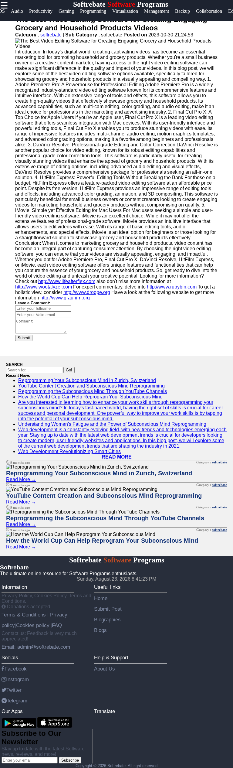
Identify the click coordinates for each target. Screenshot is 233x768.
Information (14, 587)
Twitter (14, 690)
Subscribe (70, 760)
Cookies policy (32, 625)
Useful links (107, 587)
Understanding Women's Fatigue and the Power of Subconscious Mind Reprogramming (112, 424)
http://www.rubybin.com (172, 286)
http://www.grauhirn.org (65, 297)
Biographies (107, 619)
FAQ (57, 625)
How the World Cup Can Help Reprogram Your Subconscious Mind (90, 396)
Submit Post (108, 609)
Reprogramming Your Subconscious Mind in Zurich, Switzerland (87, 380)
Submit (24, 338)
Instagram (17, 679)
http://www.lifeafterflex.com (66, 281)
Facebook (16, 669)
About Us (104, 669)
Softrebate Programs (120, 4)
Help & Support (111, 657)
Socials (10, 657)
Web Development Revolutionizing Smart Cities (69, 451)
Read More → (21, 479)
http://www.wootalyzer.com (43, 286)
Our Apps (12, 711)
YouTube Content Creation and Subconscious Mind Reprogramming (91, 385)
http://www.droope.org (86, 292)
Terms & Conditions (24, 615)
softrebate (51, 34)
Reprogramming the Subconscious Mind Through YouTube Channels (92, 391)
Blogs (100, 630)
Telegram (17, 701)
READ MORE (117, 456)
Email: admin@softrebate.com (36, 647)
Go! (69, 370)
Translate (104, 711)
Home (100, 598)
